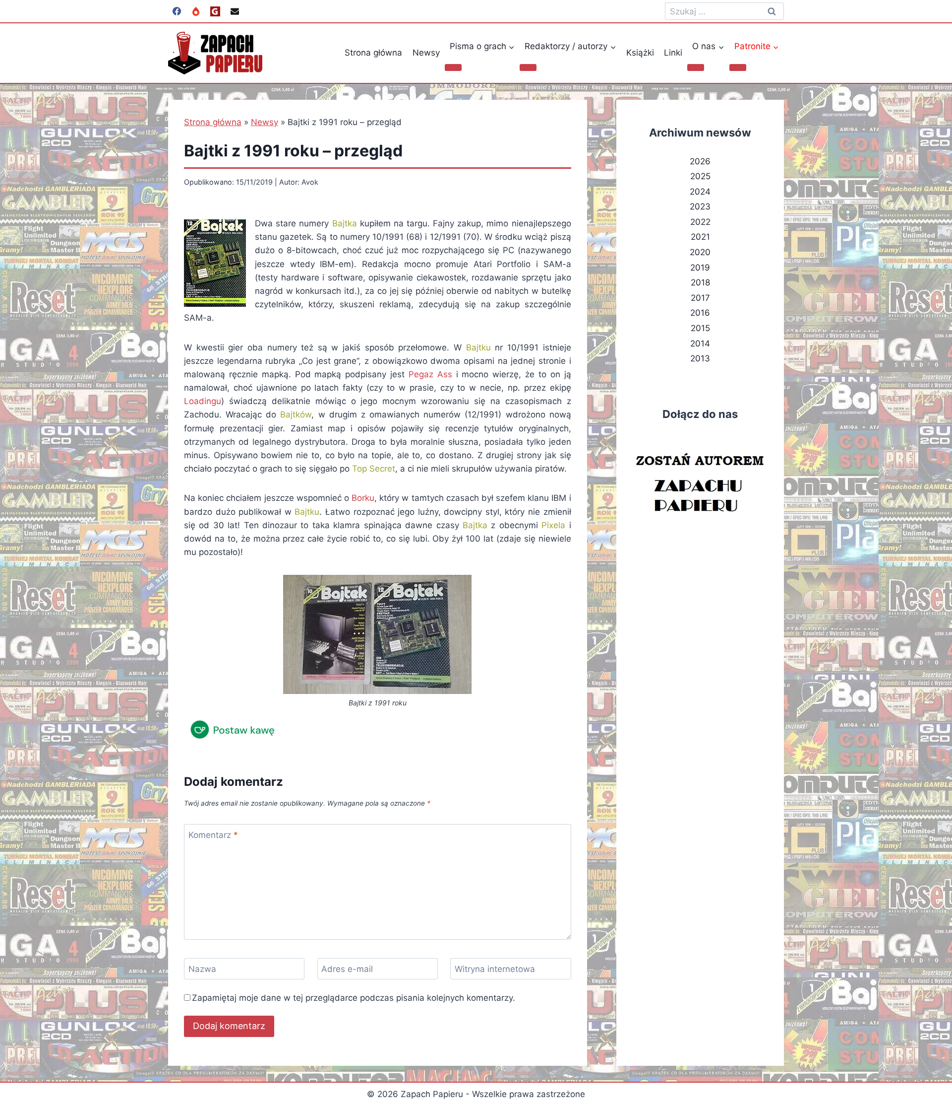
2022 (700, 222)
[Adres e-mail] (234, 11)
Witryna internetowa (495, 969)
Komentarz (213, 835)
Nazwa (202, 969)
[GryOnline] (215, 11)
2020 (700, 252)
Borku (363, 498)
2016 (700, 313)
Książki (640, 53)
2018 (700, 282)
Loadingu (202, 401)
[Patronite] (195, 11)
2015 (700, 328)
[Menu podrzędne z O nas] (695, 67)
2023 (700, 206)
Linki (673, 53)
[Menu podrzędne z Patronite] (737, 67)
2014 (700, 343)
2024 (700, 192)
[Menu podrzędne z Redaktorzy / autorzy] (528, 67)
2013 (700, 358)
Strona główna (373, 53)
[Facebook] (176, 11)
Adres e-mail (347, 969)
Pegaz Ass (430, 374)
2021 (700, 237)
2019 (700, 268)
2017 (700, 298)
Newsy (426, 53)
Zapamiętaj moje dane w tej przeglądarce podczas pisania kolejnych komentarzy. (353, 998)
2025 (700, 176)
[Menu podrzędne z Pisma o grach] (453, 67)
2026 (700, 161)
